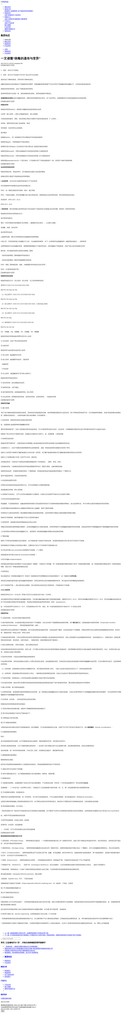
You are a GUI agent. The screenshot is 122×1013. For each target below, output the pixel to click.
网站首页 (8, 7)
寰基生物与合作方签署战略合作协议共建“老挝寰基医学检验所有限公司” (29, 948)
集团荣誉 (14, 11)
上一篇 (26, 933)
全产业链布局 (22, 11)
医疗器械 (8, 25)
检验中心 (8, 17)
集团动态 (8, 13)
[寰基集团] (61, 2)
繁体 (3, 1011)
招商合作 (8, 31)
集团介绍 (8, 9)
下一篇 (43, 935)
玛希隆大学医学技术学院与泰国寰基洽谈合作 (20, 950)
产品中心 (8, 21)
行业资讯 (17, 15)
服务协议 (4, 994)
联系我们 (30, 11)
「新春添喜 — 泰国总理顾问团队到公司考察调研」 (22, 946)
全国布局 (11, 19)
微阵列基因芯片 (10, 29)
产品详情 (8, 27)
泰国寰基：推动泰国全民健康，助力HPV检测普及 (21, 952)
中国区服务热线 (6, 998)
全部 (6, 15)
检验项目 (17, 19)
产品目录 (11, 23)
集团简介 (8, 11)
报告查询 (24, 19)
